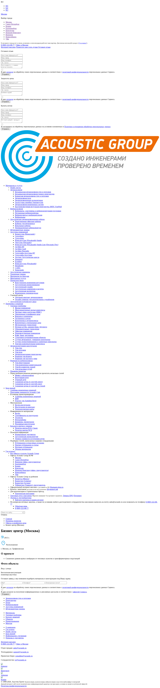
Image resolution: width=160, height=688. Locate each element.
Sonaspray (19, 259)
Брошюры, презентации (24, 422)
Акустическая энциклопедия (26, 437)
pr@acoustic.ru (20, 660)
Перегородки (11, 600)
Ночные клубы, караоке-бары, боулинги (31, 327)
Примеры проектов (18, 371)
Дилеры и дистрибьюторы (20, 498)
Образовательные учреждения (27, 329)
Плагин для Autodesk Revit (25, 401)
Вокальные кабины (22, 226)
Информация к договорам (16, 636)
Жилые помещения (22, 308)
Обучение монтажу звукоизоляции (29, 297)
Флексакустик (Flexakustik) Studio (28, 240)
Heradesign (19, 266)
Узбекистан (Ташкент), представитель (30, 485)
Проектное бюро (17, 280)
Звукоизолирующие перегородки (28, 354)
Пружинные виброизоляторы (27, 213)
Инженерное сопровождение (26, 293)
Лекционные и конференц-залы (27, 314)
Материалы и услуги (14, 186)
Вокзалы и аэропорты (23, 316)
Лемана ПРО (68, 496)
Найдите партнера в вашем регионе (29, 500)
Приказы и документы (15, 638)
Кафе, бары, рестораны (24, 335)
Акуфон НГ (19, 247)
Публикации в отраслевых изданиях (29, 443)
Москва (9, 22)
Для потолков (20, 350)
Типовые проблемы (18, 306)
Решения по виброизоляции (21, 361)
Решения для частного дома (26, 359)
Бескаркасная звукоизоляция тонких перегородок (34, 194)
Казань (8, 26)
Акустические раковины (20, 272)
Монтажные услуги (18, 278)
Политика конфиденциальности (14, 686)
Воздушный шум (22, 378)
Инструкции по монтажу (25, 407)
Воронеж (9, 35)
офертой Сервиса (80, 592)
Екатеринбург (11, 28)
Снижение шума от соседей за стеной (30, 386)
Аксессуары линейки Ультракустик (29, 202)
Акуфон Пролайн (22, 251)
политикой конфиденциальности (75, 72)
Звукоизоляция (16, 190)
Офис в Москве (22, 45)
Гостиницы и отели (23, 318)
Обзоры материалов (23, 449)
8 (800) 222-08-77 (8, 45)
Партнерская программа (24, 494)
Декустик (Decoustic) (23, 243)
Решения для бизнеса (23, 356)
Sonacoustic (19, 270)
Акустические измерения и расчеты (29, 289)
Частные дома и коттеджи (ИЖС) (28, 312)
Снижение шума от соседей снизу (28, 384)
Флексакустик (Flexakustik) (25, 264)
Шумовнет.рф (52, 489)
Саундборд (19, 236)
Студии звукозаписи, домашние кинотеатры (32, 340)
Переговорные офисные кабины (28, 221)
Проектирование (12, 621)
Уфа (7, 39)
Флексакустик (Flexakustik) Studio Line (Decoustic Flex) (36, 245)
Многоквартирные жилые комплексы (30, 310)
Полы (8, 603)
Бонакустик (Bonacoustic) (25, 234)
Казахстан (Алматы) (23, 481)
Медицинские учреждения (25, 325)
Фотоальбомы (20, 420)
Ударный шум (20, 380)
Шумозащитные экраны (20, 230)
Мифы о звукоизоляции (24, 375)
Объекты (9, 619)
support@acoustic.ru (21, 652)
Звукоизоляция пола (23, 198)
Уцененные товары (18, 274)
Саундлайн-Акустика (23, 255)
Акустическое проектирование (27, 285)
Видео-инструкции (22, 405)
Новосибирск (11, 37)
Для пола (18, 352)
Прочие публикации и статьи (27, 445)
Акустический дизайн (24, 287)
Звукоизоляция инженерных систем (29, 205)
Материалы (10, 613)
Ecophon (18, 261)
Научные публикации (23, 447)
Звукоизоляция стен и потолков (18, 598)
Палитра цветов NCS (23, 430)
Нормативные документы (25, 434)
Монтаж (9, 623)
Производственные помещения (27, 333)
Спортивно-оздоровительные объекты (30, 337)
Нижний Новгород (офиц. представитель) (32, 470)
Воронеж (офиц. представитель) (28, 462)
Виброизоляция (16, 209)
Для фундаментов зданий (25, 367)
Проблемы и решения (14, 304)
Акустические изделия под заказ (23, 302)
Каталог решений (13, 617)
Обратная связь (21, 506)
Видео (17, 413)
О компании (10, 627)
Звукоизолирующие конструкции (23, 346)
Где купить (10, 629)
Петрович (78, 496)
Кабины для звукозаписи (25, 224)
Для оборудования (22, 363)
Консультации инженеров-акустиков (29, 283)
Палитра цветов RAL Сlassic (26, 428)
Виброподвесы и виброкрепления (28, 215)
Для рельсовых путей (23, 369)
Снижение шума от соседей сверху (29, 382)
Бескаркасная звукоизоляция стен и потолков (33, 192)
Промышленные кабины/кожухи (28, 228)
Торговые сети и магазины (21, 496)
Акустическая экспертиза (25, 291)
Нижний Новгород (13, 33)
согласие (9, 72)
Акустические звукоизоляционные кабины (27, 219)
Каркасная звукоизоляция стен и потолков (32, 196)
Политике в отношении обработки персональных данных (87, 127)
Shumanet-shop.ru (56, 487)
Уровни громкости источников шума (30, 439)
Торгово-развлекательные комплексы (30, 344)
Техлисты (19, 418)
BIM (17, 399)
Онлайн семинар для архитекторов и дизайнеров (34, 299)
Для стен (18, 348)
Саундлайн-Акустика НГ (25, 253)
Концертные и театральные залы (28, 323)
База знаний (10, 388)
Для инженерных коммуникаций (28, 365)
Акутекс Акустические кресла (27, 257)
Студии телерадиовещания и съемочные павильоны (36, 342)
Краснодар (10, 31)
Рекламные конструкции (25, 424)
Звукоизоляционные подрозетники (29, 200)
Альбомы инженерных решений (23, 390)
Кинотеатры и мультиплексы (26, 321)
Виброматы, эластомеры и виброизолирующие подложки (38, 211)
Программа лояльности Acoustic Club (25, 392)
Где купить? (83, 43)
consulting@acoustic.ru (24, 656)
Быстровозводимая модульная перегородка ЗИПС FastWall (38, 207)
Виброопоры (20, 217)
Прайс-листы (15, 188)
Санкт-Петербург (12, 24)
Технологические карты (24, 409)
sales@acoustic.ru (19, 648)
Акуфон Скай (20, 249)
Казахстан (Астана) (22, 483)
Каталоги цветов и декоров (21, 426)
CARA (17, 268)
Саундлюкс (19, 238)
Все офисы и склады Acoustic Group (24, 453)
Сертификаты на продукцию (26, 415)
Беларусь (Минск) (22, 479)
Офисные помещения (23, 331)
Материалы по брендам (19, 276)
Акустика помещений (19, 232)
